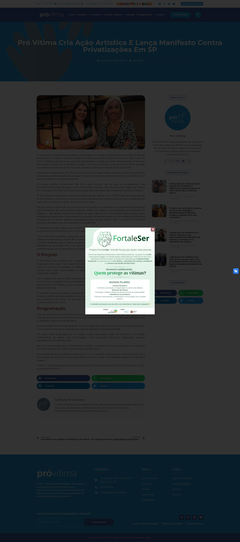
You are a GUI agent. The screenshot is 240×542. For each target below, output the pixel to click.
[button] (153, 229)
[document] (120, 271)
